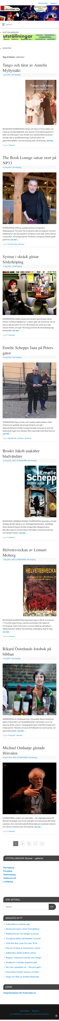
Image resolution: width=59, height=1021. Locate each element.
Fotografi (11, 735)
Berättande (12, 438)
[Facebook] (56, 9)
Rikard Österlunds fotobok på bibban (27, 651)
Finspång (7, 871)
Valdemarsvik (9, 878)
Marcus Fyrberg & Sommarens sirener (23, 948)
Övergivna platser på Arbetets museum (23, 938)
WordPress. (45, 1014)
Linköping (8, 881)
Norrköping (16, 75)
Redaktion (54, 3)
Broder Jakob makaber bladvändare (21, 453)
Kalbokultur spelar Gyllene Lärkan (21, 953)
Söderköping (17, 266)
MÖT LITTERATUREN (19, 461)
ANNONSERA (43, 3)
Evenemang (12, 244)
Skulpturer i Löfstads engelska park (21, 962)
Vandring (27, 438)
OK (51, 907)
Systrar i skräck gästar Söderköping (21, 259)
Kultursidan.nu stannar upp (18, 924)
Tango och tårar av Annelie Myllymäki (25, 67)
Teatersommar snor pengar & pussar (22, 934)
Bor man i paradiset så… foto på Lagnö (23, 967)
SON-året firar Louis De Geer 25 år (21, 943)
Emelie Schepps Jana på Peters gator (28, 350)
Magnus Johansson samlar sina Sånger (23, 957)
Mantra (36, 1014)
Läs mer (50, 141)
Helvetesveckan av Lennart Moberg (25, 552)
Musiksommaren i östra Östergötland (22, 929)
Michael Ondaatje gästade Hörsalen (24, 750)
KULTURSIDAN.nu (16, 1014)
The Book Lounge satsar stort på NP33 (29, 160)
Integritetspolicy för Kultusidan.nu (19, 993)
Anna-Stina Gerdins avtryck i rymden (22, 972)
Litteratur (11, 145)
